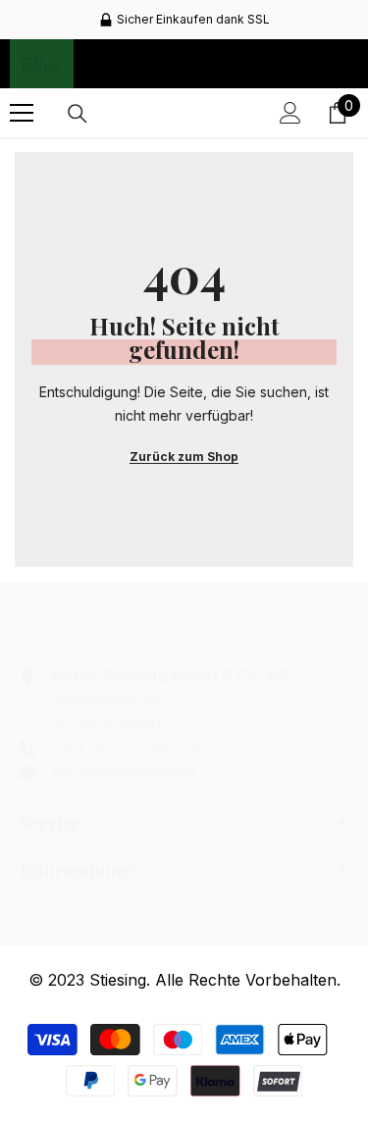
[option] (184, 19)
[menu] (21, 113)
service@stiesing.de (123, 771)
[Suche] (77, 114)
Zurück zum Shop (184, 456)
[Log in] (290, 113)
